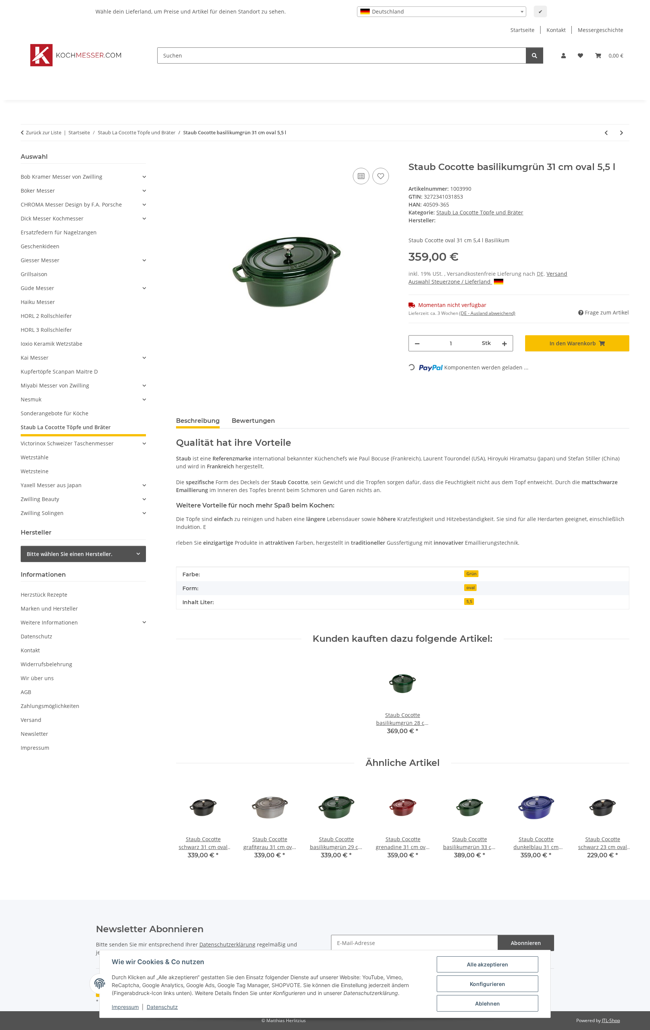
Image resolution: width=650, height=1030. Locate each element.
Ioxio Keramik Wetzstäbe (51, 343)
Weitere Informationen (49, 622)
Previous (188, 825)
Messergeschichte (600, 29)
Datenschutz (162, 1007)
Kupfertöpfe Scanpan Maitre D (59, 371)
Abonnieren (526, 942)
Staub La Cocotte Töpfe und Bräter (479, 212)
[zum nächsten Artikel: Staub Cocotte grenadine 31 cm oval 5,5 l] (621, 133)
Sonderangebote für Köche (54, 413)
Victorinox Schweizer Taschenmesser (67, 443)
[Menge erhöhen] (504, 343)
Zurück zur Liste (43, 132)
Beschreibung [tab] (198, 420)
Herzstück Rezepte (44, 594)
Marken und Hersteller (49, 608)
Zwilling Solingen (42, 513)
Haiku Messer (38, 301)
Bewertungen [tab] (253, 420)
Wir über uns (37, 678)
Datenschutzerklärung (227, 944)
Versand (557, 273)
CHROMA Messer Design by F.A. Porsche (71, 204)
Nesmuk (31, 399)
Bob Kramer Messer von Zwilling (61, 176)
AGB (26, 692)
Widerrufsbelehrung (46, 664)
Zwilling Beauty (40, 499)
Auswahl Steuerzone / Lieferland (450, 281)
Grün (471, 573)
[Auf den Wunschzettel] (380, 176)
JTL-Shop (611, 1020)
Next (617, 825)
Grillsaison (34, 274)
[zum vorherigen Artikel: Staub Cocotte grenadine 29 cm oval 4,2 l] (606, 133)
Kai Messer (35, 357)
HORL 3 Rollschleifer (46, 329)
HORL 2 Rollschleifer (46, 315)
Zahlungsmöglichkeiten (50, 705)
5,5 (469, 601)
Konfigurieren (487, 984)
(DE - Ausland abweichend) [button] (487, 313)
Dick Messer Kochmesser (52, 218)
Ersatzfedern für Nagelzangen (59, 232)
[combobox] (441, 11)
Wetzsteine (35, 471)
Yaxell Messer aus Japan (51, 485)
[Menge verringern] (417, 343)
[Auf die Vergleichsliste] (361, 176)
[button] (563, 55)
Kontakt (556, 29)
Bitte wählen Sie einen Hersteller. (69, 554)
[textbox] (441, 12)
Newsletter (34, 733)
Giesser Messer (40, 260)
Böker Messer (38, 190)
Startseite (522, 29)
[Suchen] (534, 55)
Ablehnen (487, 1003)
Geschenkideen (40, 246)
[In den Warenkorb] (182, 157)
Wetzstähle (35, 457)
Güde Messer (37, 288)
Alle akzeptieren (487, 964)
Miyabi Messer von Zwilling (55, 385)
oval (470, 587)
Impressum (125, 1007)
